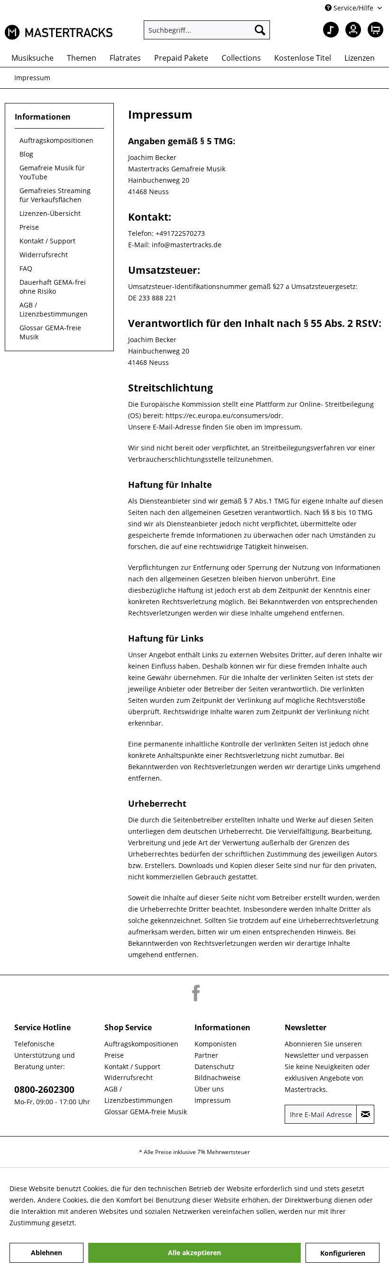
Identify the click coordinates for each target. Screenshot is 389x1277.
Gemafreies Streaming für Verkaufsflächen (55, 195)
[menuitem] (207, 29)
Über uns (209, 1088)
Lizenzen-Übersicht (50, 213)
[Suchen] (260, 29)
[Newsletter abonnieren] (365, 1114)
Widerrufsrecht (43, 254)
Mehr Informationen (110, 1222)
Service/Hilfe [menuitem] (353, 7)
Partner (206, 1055)
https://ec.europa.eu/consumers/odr (223, 415)
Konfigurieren (342, 1253)
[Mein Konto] (350, 29)
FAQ (25, 268)
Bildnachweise (217, 1077)
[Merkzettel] (327, 29)
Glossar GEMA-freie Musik (50, 332)
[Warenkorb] (373, 29)
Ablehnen (46, 1252)
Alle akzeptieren (194, 1252)
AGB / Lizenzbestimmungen (53, 309)
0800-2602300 (44, 1089)
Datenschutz (214, 1066)
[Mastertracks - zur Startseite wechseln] (58, 32)
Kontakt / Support (47, 240)
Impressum (212, 1100)
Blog (26, 153)
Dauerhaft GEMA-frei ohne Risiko (52, 287)
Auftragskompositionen (56, 140)
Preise (29, 227)
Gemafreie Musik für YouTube (52, 172)
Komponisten (215, 1043)
